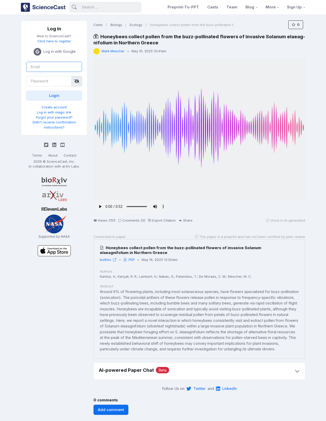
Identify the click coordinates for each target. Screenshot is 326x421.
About (53, 155)
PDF (132, 260)
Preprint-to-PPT (183, 7)
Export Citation (164, 220)
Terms (37, 155)
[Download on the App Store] (54, 250)
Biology (116, 25)
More (271, 7)
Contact (70, 155)
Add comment (111, 409)
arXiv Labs (70, 166)
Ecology (136, 25)
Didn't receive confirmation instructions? (54, 124)
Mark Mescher (113, 51)
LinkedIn (229, 388)
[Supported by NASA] (54, 223)
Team (231, 7)
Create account (54, 107)
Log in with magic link (54, 112)
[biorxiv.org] (54, 181)
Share (188, 220)
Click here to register (54, 41)
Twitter (199, 388)
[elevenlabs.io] (54, 209)
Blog (250, 7)
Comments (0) (134, 220)
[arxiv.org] (54, 196)
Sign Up (294, 7)
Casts (212, 7)
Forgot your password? (54, 117)
